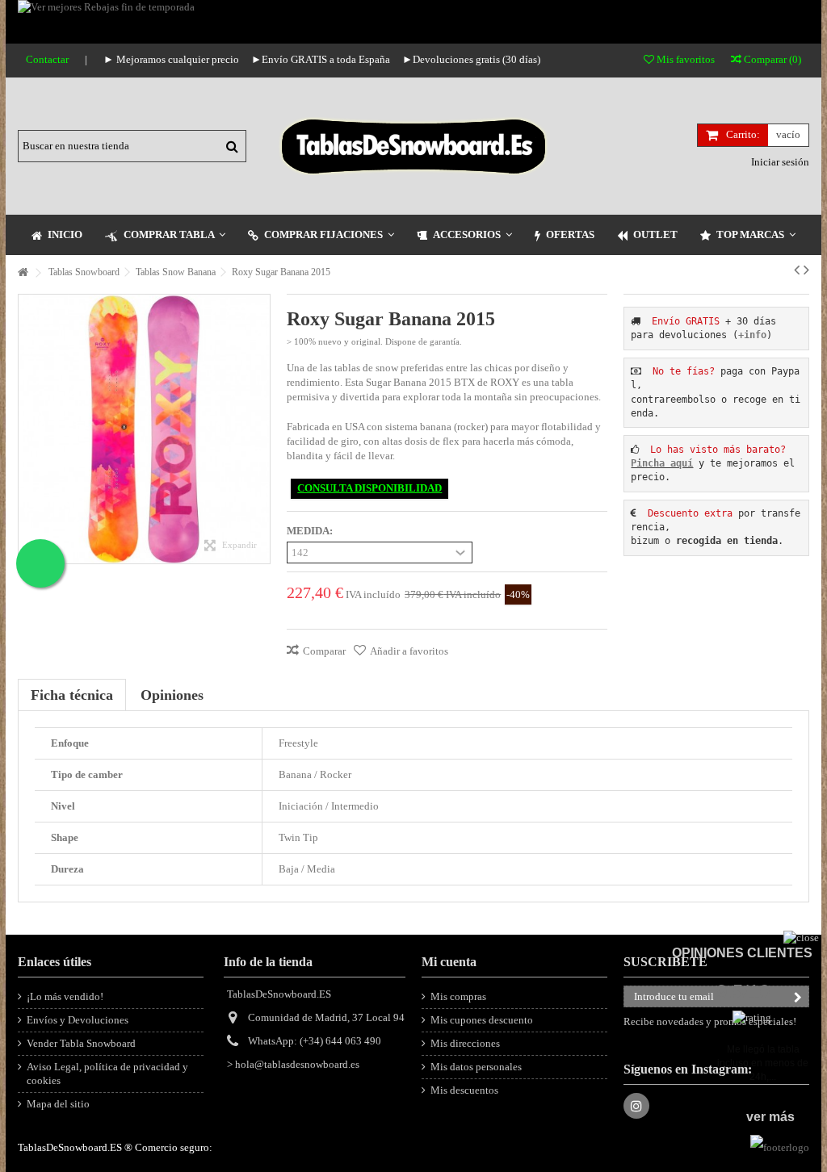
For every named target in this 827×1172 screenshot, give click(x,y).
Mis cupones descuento (481, 1020)
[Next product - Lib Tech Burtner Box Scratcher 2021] (806, 269)
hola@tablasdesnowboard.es (297, 1064)
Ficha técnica (72, 695)
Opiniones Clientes (742, 953)
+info (752, 335)
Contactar (47, 59)
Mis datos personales (476, 1067)
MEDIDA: (311, 531)
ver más (770, 1117)
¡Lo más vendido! (65, 996)
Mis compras (458, 996)
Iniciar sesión (779, 162)
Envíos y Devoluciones (77, 1020)
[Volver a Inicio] (22, 273)
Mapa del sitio (58, 1104)
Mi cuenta (449, 962)
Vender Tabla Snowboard (81, 1043)
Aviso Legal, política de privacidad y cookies (107, 1073)
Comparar (324, 651)
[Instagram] (636, 1106)
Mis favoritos (684, 59)
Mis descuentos (464, 1090)
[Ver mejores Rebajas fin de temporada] (413, 22)
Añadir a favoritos (409, 651)
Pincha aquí (662, 463)
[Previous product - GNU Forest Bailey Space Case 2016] (797, 269)
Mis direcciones (465, 1043)
